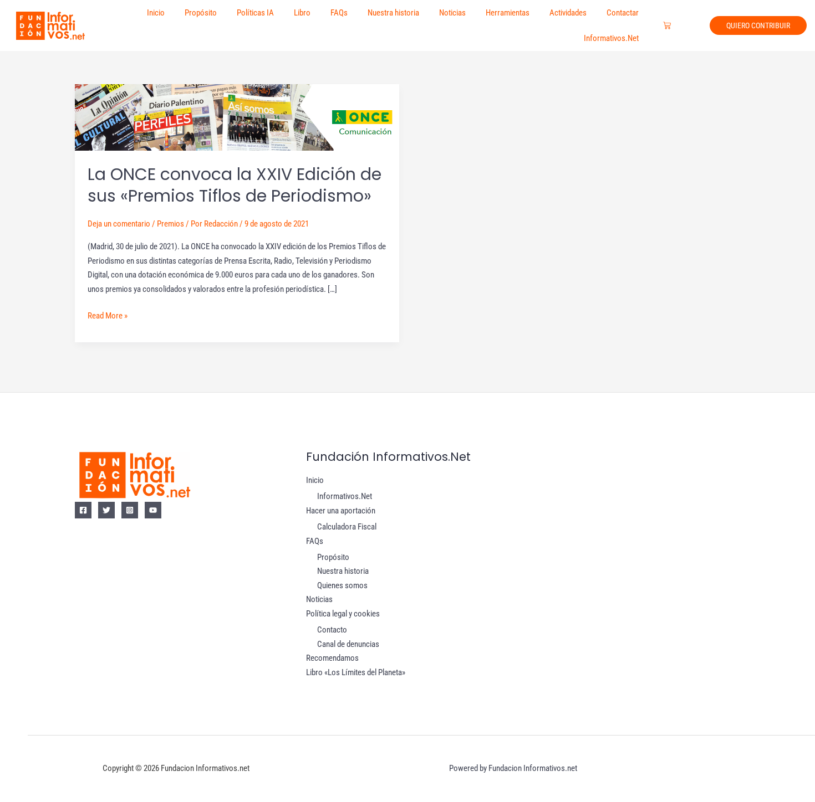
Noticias (452, 13)
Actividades (568, 13)
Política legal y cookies (343, 614)
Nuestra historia (393, 13)
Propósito (201, 13)
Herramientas (507, 13)
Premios (170, 224)
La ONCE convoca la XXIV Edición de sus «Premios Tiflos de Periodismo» (234, 185)
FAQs (339, 13)
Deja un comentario (119, 224)
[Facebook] (83, 510)
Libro (302, 13)
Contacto (332, 630)
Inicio (156, 13)
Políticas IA (255, 13)
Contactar (623, 13)
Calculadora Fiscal (346, 527)
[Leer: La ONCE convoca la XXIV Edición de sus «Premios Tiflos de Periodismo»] (237, 117)
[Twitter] (106, 510)
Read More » (108, 315)
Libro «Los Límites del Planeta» (355, 672)
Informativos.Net (611, 38)
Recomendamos (332, 658)
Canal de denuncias (348, 644)
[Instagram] (129, 510)
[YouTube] (153, 510)
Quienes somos (342, 585)
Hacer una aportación (340, 511)
